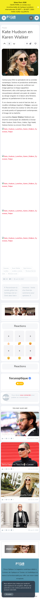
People (4, 28)
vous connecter (25, 395)
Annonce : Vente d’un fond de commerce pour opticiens (28, 291)
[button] (4, 18)
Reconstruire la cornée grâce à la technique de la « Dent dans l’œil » (10, 291)
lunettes (6, 271)
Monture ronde (12, 274)
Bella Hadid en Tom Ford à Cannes (18, 464)
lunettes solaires (17, 271)
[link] (35, 44)
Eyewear (6, 268)
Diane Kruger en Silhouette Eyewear (18, 495)
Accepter (8, 594)
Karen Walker (16, 268)
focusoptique (18, 378)
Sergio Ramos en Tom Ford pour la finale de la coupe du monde (18, 432)
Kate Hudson (27, 268)
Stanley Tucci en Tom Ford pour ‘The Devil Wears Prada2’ (18, 524)
